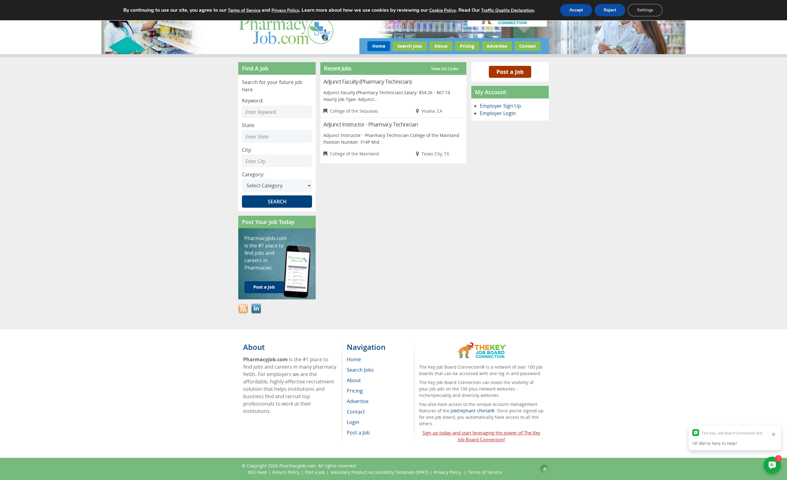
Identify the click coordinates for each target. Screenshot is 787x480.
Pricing (467, 46)
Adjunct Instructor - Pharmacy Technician (370, 124)
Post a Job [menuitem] (358, 432)
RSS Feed (257, 472)
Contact (527, 46)
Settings (645, 10)
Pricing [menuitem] (355, 390)
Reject (610, 10)
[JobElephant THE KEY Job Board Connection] (481, 345)
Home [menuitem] (354, 359)
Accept (576, 10)
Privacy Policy (448, 472)
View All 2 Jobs (444, 68)
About (441, 46)
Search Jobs (409, 46)
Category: (253, 174)
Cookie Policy (442, 10)
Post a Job (264, 287)
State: (248, 125)
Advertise (497, 46)
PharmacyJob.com (297, 466)
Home (378, 46)
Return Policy (285, 472)
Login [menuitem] (353, 422)
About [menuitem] (354, 380)
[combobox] (277, 136)
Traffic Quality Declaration (507, 10)
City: (247, 149)
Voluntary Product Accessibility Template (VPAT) (379, 472)
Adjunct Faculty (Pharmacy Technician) (367, 81)
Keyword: (252, 100)
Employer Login (498, 113)
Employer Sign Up (500, 105)
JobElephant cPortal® (473, 411)
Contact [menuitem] (356, 411)
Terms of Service (485, 472)
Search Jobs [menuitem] (360, 369)
